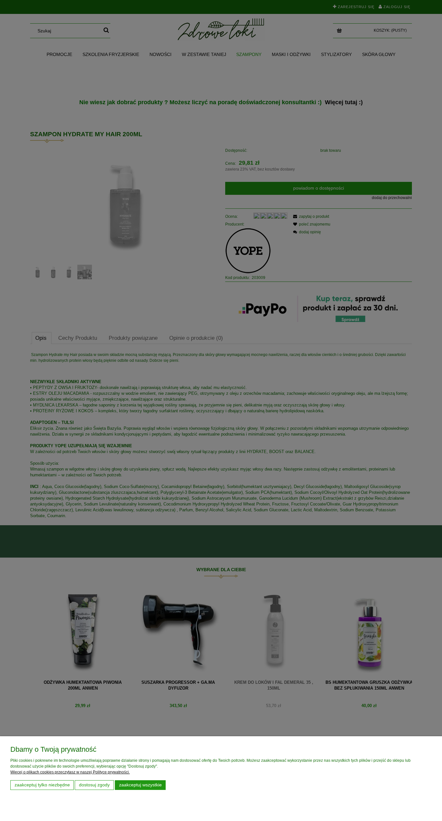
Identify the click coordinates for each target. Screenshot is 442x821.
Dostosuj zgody (94, 784)
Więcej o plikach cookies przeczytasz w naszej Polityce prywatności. (70, 772)
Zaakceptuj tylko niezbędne (42, 784)
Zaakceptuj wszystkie (140, 784)
